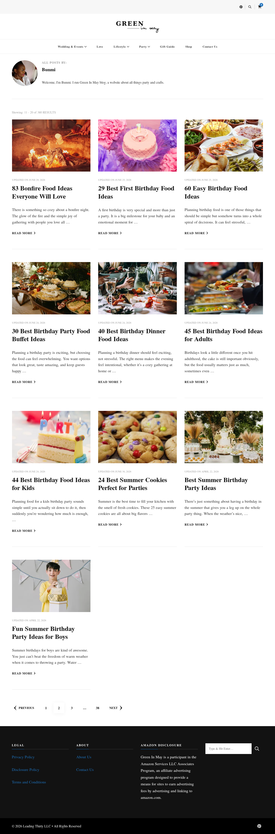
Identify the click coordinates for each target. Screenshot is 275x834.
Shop (188, 46)
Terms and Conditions (29, 781)
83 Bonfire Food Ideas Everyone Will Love (42, 192)
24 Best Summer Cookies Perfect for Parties (132, 483)
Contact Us (210, 46)
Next (113, 708)
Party (143, 46)
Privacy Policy (23, 756)
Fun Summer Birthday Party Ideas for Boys (43, 632)
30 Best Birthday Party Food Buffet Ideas (51, 335)
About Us (83, 756)
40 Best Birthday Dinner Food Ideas (131, 335)
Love (100, 46)
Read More (22, 233)
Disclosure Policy (25, 769)
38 (99, 707)
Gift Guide (167, 46)
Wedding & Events (70, 46)
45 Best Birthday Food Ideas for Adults (224, 335)
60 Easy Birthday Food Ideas (216, 192)
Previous (26, 708)
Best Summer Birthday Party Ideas (216, 483)
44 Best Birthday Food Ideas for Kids (51, 483)
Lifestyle (120, 46)
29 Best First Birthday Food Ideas (136, 192)
